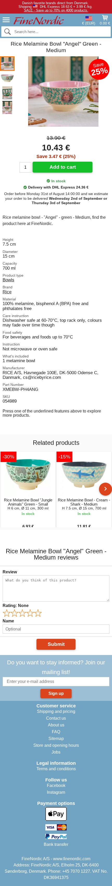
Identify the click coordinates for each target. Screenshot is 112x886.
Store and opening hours (56, 745)
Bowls (8, 279)
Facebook (56, 785)
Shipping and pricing (56, 711)
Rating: (16, 605)
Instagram (56, 792)
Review (10, 572)
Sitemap (56, 738)
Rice (7, 291)
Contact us (56, 718)
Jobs (56, 752)
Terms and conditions (56, 769)
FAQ (56, 732)
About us (56, 725)
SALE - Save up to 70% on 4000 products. (56, 10)
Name (8, 621)
